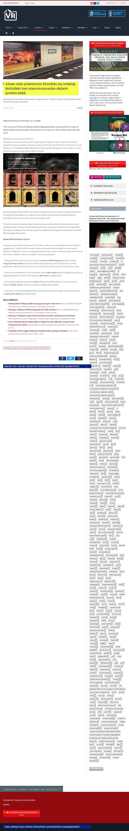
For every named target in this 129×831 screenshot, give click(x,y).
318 (101, 268)
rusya (92, 643)
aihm (106, 278)
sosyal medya (104, 673)
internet (108, 496)
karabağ (115, 522)
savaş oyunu (104, 650)
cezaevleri (104, 376)
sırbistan (116, 669)
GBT (101, 447)
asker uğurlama (96, 307)
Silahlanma (104, 663)
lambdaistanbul (96, 555)
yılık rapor (117, 751)
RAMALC (93, 633)
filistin (92, 438)
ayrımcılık (93, 333)
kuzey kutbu (104, 552)
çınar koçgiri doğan (97, 379)
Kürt (97, 549)
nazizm (113, 594)
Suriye (115, 679)
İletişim (107, 27)
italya (102, 506)
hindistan (111, 467)
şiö (122, 663)
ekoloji (100, 415)
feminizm (102, 434)
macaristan (113, 562)
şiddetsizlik (102, 656)
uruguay (117, 712)
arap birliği (109, 297)
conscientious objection (105, 385)
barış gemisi (104, 343)
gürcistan (102, 457)
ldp (121, 555)
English (118, 27)
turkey (109, 695)
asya (116, 320)
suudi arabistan (111, 682)
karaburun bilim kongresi (99, 526)
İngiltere (93, 486)
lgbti (101, 558)
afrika (115, 274)
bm (115, 359)
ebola (109, 411)
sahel (111, 643)
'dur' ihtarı (94, 255)
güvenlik (113, 457)
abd (116, 268)
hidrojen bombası (96, 467)
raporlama (112, 633)
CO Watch (118, 379)
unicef (106, 712)
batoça (101, 346)
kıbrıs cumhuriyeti (105, 532)
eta (114, 421)
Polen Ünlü (94, 627)
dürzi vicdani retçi (96, 408)
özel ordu (115, 614)
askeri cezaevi (106, 310)
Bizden (51, 27)
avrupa (92, 323)
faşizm (92, 434)
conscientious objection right (101, 392)
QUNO (110, 630)
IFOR (91, 480)
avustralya (112, 327)
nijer (118, 597)
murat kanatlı (105, 591)
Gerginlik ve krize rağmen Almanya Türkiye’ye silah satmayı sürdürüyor (38, 331)
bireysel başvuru (110, 353)
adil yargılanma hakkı (105, 271)
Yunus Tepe (29, 3)
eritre (92, 418)
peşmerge (94, 624)
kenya (101, 529)
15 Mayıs (112, 261)
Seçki (95, 27)
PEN (102, 620)
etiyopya (93, 424)
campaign (93, 372)
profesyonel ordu (96, 630)
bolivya (92, 362)
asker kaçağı (117, 304)
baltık (112, 340)
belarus (93, 349)
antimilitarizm (95, 297)
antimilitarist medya (108, 294)
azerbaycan (105, 333)
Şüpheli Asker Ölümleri (98, 679)
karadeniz (117, 526)
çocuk (92, 382)
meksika (112, 571)
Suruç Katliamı (95, 682)
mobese (102, 588)
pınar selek (106, 624)
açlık (91, 271)
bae (115, 333)
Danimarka (94, 398)
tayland (93, 686)
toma (121, 692)
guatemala (107, 451)
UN (99, 712)
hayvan (112, 464)
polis (104, 627)
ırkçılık (116, 509)
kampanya (94, 522)
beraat (112, 349)
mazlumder (104, 568)
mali (117, 565)
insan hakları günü (107, 490)
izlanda (111, 506)
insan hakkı (105, 486)
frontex (93, 441)
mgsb (100, 578)
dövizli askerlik (111, 402)
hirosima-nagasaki (97, 470)
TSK (91, 695)
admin (11, 341)
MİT (120, 584)
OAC (103, 604)
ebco (100, 411)
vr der (99, 744)
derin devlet (116, 398)
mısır (92, 588)
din (91, 402)
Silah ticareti (37, 348)
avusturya (94, 330)
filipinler (113, 434)
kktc (110, 535)
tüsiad (117, 699)
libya (119, 558)
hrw (102, 473)
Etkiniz (103, 424)
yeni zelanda (95, 751)
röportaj (114, 640)
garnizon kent (105, 441)
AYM (111, 330)
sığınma (93, 669)
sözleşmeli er (95, 676)
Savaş (92, 646)
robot (111, 637)
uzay (92, 715)
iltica (91, 483)
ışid (91, 513)
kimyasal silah (113, 529)
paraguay (93, 620)
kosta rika (103, 545)
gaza (105, 444)
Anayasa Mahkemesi (108, 291)
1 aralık (117, 255)
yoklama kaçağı (96, 754)
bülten (115, 366)
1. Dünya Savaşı (106, 258)
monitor (112, 588)
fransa (113, 438)
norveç (110, 601)
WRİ (118, 744)
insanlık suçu (95, 496)
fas (117, 431)
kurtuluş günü (110, 549)
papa (112, 617)
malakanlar (107, 565)
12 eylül (93, 261)
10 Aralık (119, 258)
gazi (112, 444)
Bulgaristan (94, 366)
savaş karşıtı (25, 348)
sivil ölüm (117, 666)
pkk (116, 624)
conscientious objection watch (101, 395)
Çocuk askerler (106, 382)
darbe (104, 398)
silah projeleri (103, 659)
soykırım (117, 673)
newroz (109, 597)
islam (112, 500)
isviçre (92, 506)
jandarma (101, 513)
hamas (102, 464)
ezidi (110, 431)
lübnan (102, 562)
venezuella (94, 718)
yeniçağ (107, 751)
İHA (98, 480)
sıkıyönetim (104, 669)
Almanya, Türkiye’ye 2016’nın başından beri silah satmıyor (32, 309)
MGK (92, 578)
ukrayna (101, 702)
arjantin (102, 300)
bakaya (103, 340)
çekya (111, 372)
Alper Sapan (114, 284)
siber (92, 656)
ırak (107, 509)
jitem (92, 516)
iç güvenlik (105, 477)
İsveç (112, 503)
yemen (117, 748)
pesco (110, 620)
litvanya (93, 562)
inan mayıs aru (103, 483)
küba (113, 545)
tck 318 (112, 686)
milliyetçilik (94, 584)
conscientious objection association (103, 389)
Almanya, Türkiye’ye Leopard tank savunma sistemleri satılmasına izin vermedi (41, 315)
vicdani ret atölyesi (108, 722)
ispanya (93, 503)
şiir (112, 656)
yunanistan (103, 757)
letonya (93, 558)
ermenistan (94, 421)
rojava (15, 348)
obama (111, 604)
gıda (109, 447)
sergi (116, 653)
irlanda (92, 500)
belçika (103, 349)
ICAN (116, 477)
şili (116, 663)
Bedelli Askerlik (114, 346)
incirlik (115, 483)
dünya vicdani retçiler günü (111, 405)
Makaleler (66, 27)
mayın (92, 568)
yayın (92, 748)
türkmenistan (106, 699)
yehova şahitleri (104, 748)
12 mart (102, 261)
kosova (93, 545)
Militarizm (108, 581)
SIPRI (92, 666)
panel (104, 617)
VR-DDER (109, 744)
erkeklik (101, 418)
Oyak (108, 611)
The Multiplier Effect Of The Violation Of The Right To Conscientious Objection (107, 689)
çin (120, 376)
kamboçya (103, 519)
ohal (91, 607)
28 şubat (93, 268)
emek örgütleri (113, 415)
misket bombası (108, 584)
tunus (101, 695)
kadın (100, 516)
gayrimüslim (94, 444)
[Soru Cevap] (31, 786)
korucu (113, 542)
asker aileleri (114, 300)
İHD (106, 480)
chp (113, 376)
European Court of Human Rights (102, 428)
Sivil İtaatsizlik (104, 666)
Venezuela (111, 715)
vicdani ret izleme (105, 741)
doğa (98, 402)
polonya (114, 627)
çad (115, 369)
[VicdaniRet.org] (10, 14)
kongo (111, 539)
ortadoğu (101, 607)
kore (104, 542)
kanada (105, 522)
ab (109, 268)
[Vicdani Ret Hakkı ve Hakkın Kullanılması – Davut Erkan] (102, 168)
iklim (114, 480)
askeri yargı (107, 313)
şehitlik (106, 653)
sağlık (102, 643)
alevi (114, 281)
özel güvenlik (102, 614)
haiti (100, 460)
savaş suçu (117, 650)
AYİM (104, 330)
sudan (117, 676)
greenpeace (94, 451)
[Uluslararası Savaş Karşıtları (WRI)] (97, 16)
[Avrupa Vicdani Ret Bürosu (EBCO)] (116, 16)
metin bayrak (114, 575)
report (92, 637)
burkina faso (95, 369)
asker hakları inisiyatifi (98, 304)
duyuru (110, 408)
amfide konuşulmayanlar (99, 287)
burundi (107, 369)
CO (109, 379)
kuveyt (92, 552)
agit (98, 278)
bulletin (105, 366)
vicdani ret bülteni (107, 725)
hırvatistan (113, 470)
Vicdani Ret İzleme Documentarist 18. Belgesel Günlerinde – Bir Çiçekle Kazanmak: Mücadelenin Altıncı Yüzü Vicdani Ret (107, 218)
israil (102, 503)
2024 (120, 265)
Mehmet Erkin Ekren (97, 571)
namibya (93, 594)
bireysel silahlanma (97, 356)
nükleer (93, 604)
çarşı (103, 372)
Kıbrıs (92, 532)
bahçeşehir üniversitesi (99, 336)
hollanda (93, 473)
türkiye (46, 348)
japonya (112, 513)
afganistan (104, 274)
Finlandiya (103, 438)
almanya (7, 348)
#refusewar (106, 255)
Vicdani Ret (22, 27)
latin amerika (111, 555)
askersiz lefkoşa (105, 317)
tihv (113, 692)
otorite (99, 611)
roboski (102, 637)
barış (92, 343)
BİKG (98, 353)
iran (116, 496)
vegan (100, 715)
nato (102, 594)
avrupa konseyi (106, 323)
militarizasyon (95, 581)
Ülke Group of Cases (106, 705)
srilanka (108, 676)
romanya (103, 640)
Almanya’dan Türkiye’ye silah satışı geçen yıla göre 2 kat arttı (34, 303)
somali (92, 673)
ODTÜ (120, 604)
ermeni (112, 418)
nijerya (92, 601)
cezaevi (93, 376)
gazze (92, 447)
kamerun (114, 519)
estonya (106, 421)
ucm (91, 702)
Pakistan (93, 617)
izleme (120, 506)
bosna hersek (105, 362)
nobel (101, 601)
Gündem (37, 27)
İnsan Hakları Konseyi (114, 493)
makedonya (94, 565)
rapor (102, 633)
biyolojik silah (104, 359)
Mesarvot (101, 575)
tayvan (103, 686)
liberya (110, 558)
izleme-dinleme (96, 509)
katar (92, 529)
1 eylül (92, 258)
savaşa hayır (95, 653)
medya (115, 568)
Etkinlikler (81, 27)
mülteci (92, 591)
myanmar (119, 591)
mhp (107, 578)
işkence (102, 500)
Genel (8, 27)
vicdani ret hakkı (110, 728)
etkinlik (112, 424)
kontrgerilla (94, 542)
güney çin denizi (104, 454)
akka (106, 281)
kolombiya (101, 539)
